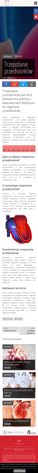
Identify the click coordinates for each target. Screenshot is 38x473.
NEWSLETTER (23, 449)
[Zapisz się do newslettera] (36, 16)
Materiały (8, 56)
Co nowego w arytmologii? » (30, 331)
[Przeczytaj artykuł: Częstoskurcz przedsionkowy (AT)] (18, 413)
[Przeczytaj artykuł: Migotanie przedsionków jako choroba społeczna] (18, 385)
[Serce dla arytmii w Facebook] (36, 11)
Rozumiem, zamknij (20, 471)
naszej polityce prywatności (30, 468)
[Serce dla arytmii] (6, 3)
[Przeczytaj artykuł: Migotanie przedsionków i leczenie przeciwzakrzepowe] (18, 357)
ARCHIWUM (14, 449)
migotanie (19, 319)
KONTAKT (7, 449)
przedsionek (8, 319)
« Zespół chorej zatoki (9, 330)
